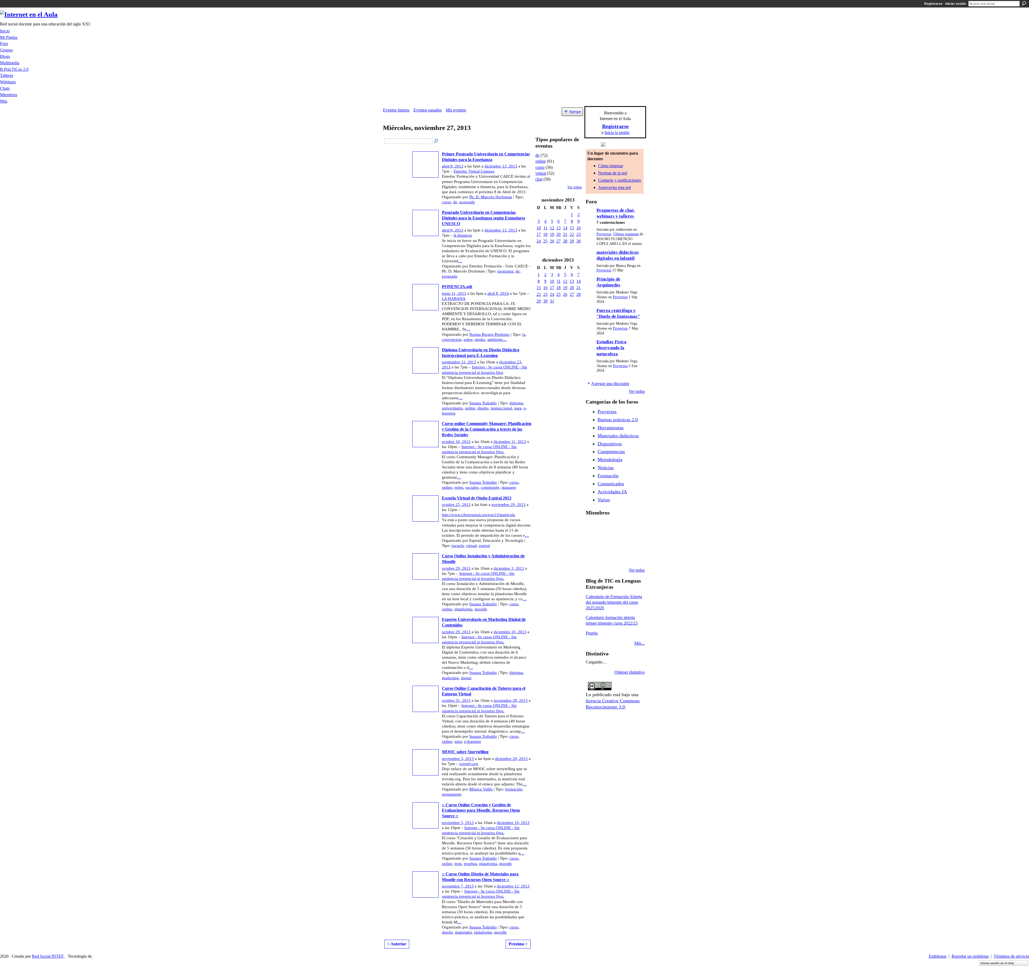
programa (505, 271)
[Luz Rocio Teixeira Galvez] (592, 555)
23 (578, 234)
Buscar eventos (436, 141)
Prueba (592, 633)
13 (558, 228)
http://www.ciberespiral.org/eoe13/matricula (478, 515)
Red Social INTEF (48, 956)
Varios (604, 499)
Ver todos (574, 187)
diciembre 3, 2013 (509, 568)
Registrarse (933, 4)
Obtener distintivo (629, 672)
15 (572, 228)
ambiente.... (497, 339)
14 (565, 228)
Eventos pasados (427, 110)
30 (578, 241)
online (470, 408)
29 (572, 241)
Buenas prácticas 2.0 (618, 419)
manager (509, 487)
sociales (472, 487)
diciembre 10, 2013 (510, 632)
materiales (463, 932)
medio (480, 339)
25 (545, 241)
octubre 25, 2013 (456, 504)
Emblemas (937, 956)
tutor (458, 741)
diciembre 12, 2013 (513, 886)
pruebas (470, 863)
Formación (608, 475)
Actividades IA (612, 491)
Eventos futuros (396, 110)
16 (578, 228)
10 (538, 228)
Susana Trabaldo (483, 403)
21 (565, 234)
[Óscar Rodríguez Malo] (633, 526)
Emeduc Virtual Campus (474, 171)
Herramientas (611, 427)
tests (458, 863)
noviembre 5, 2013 (458, 822)
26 (552, 241)
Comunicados (611, 483)
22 (572, 234)
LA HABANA (453, 298)
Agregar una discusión (610, 383)
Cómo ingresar (610, 165)
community (490, 487)
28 (565, 241)
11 (545, 228)
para (517, 408)
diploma (516, 403)
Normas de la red (612, 173)
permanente (451, 794)
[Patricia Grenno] (633, 555)
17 (538, 234)
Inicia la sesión (617, 132)
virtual (471, 545)
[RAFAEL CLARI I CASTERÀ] (619, 526)
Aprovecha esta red (614, 187)
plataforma (463, 609)
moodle (481, 609)
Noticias (606, 467)
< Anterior (396, 944)
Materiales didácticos (618, 435)
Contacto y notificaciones (619, 180)
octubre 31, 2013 (456, 700)
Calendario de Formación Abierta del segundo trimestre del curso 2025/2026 (614, 602)
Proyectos (603, 234)
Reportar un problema (970, 956)
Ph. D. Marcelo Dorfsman (490, 197)
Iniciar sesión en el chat (997, 963)
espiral (484, 545)
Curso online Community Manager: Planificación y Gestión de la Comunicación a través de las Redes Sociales (486, 429)
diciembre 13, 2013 (500, 166)
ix (523, 334)
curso (446, 202)
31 (552, 301)
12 (552, 228)
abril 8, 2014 (498, 293)
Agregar (575, 111)
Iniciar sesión (955, 4)
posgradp (467, 202)
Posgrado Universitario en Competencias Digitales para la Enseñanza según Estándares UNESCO (483, 218)
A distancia (462, 235)
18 (545, 234)
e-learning (472, 741)
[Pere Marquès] (605, 555)
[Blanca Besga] (633, 541)
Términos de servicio (1011, 956)
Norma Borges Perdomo (489, 334)
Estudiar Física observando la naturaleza (611, 347)
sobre (468, 339)
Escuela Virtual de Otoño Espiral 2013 (476, 498)
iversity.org (468, 764)
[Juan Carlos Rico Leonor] (619, 541)
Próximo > (518, 944)
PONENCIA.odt (457, 286)
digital (466, 678)
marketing (450, 678)
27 (558, 241)
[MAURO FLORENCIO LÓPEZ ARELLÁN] (592, 526)
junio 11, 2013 (454, 293)
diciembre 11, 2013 (510, 441)
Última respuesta (626, 234)
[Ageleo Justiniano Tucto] (605, 526)
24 (538, 241)
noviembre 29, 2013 (508, 504)
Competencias (611, 451)
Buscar (1024, 3)
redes (458, 487)
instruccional (501, 408)
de (455, 202)
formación (513, 789)
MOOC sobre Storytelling (465, 751)
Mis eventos (456, 110)
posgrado (449, 276)
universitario (452, 408)
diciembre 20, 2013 (511, 758)
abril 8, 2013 (452, 166)
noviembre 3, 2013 (458, 758)
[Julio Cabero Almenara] (619, 555)
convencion (451, 339)
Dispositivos (610, 443)
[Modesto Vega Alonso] (592, 541)
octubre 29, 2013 (456, 568)
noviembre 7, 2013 (458, 886)
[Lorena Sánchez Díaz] (605, 541)
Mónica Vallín (481, 789)
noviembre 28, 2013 (511, 700)
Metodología (610, 459)
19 (552, 234)
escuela (458, 545)
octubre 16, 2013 (456, 441)
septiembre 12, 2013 (459, 362)
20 (558, 234)
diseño (483, 408)
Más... (639, 643)
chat (538, 179)
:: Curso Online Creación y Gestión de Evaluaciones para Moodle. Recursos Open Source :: (481, 810)
